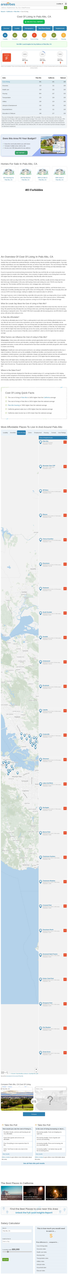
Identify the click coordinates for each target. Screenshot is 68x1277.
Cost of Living (21, 432)
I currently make (10, 1249)
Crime (30, 432)
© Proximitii (13, 1073)
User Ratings (62, 432)
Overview (6, 28)
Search (3, 11)
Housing (46, 432)
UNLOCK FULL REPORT (35, 21)
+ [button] (36, 1069)
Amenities (13, 432)
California (9, 11)
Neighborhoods (60, 28)
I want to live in (6, 1239)
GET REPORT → (21, 152)
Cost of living (6, 81)
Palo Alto (16, 11)
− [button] (36, 1072)
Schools (53, 432)
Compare (34, 1114)
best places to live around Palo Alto (14, 1076)
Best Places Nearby (44, 28)
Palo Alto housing (13, 405)
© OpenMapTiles (31, 1073)
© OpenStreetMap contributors (21, 1073)
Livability (58, 3)
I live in (4, 1228)
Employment (38, 432)
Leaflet (37, 1073)
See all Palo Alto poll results (34, 1163)
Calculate (5, 1259)
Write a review (6, 1157)
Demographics (29, 28)
